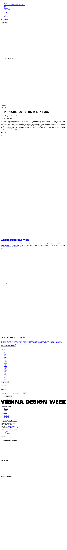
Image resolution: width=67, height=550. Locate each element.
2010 (5, 374)
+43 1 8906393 (11, 426)
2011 (5, 373)
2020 (5, 360)
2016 (5, 366)
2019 (5, 361)
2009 (5, 376)
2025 (5, 352)
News (5, 3)
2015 (5, 367)
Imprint (6, 432)
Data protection (8, 433)
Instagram (14, 429)
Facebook (9, 429)
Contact (6, 13)
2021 (5, 358)
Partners (6, 8)
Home (5, 2)
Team (5, 11)
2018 (5, 363)
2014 (5, 369)
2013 (5, 370)
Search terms (4, 393)
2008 (5, 377)
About (5, 6)
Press (5, 12)
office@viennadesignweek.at (12, 427)
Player (5, 15)
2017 (5, 364)
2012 (5, 371)
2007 (5, 379)
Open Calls (7, 9)
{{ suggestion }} (8, 396)
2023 (5, 355)
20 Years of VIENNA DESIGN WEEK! (14, 5)
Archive (6, 16)
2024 (5, 354)
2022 (5, 357)
